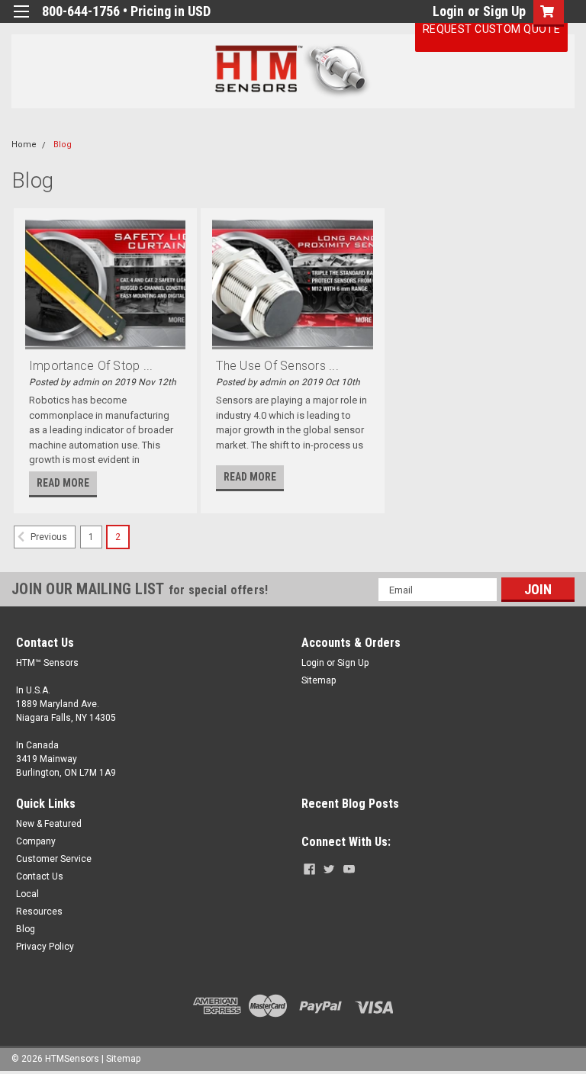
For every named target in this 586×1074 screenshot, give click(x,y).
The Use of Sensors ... (277, 366)
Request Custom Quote (491, 29)
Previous (47, 537)
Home (24, 145)
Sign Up (504, 11)
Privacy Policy (45, 946)
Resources (39, 911)
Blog (62, 145)
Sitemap (318, 680)
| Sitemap (120, 1058)
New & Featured (49, 823)
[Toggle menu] (21, 21)
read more (63, 483)
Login (448, 11)
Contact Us (39, 876)
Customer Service (54, 859)
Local (27, 894)
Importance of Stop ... (91, 366)
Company (36, 841)
